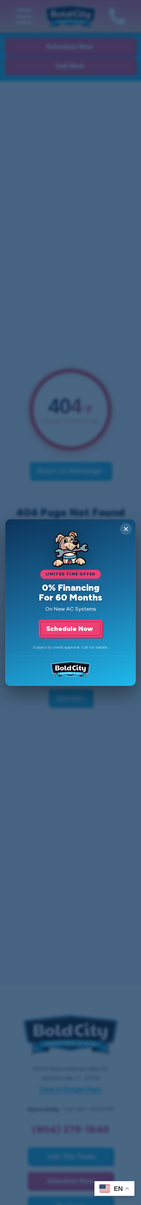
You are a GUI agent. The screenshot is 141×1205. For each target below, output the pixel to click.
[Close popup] (126, 529)
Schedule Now (70, 629)
